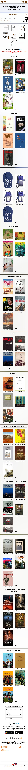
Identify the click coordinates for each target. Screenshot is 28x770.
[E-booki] (14, 31)
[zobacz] (20, 49)
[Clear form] (24, 21)
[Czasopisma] (14, 38)
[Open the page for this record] (8, 66)
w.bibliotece (5, 742)
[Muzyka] (14, 46)
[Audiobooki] (21, 31)
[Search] (26, 18)
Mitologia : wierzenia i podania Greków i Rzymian (13, 709)
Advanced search (4, 20)
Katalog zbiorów (13, 14)
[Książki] (6, 31)
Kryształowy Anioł (8, 714)
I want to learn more (9, 766)
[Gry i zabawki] (6, 38)
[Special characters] (26, 21)
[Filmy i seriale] (21, 38)
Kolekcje (9, 20)
